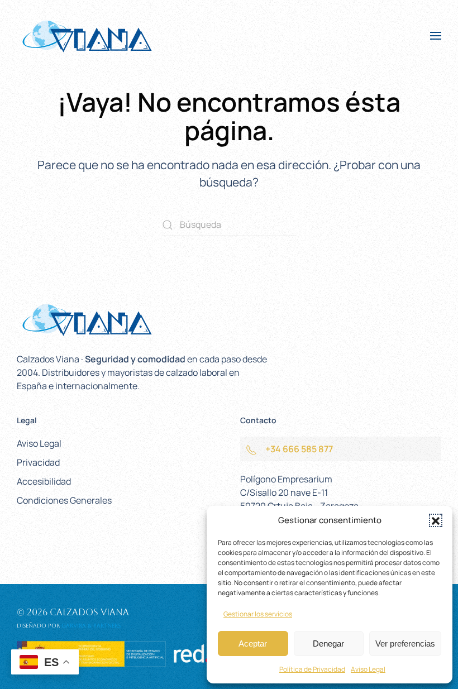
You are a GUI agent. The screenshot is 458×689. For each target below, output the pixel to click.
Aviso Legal (368, 669)
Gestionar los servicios (257, 614)
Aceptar (252, 643)
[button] (435, 520)
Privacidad (38, 462)
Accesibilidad (44, 481)
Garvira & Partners (91, 626)
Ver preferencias (405, 643)
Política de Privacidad (312, 669)
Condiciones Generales (64, 500)
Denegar (328, 643)
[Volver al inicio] (86, 36)
